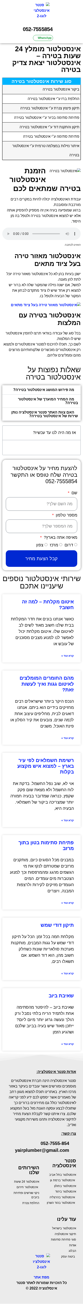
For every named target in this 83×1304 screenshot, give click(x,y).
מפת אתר (41, 1277)
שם (73, 493)
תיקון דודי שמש (57, 925)
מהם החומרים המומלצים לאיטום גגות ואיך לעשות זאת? (47, 683)
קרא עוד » (67, 655)
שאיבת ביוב (61, 995)
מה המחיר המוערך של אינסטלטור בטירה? (48, 401)
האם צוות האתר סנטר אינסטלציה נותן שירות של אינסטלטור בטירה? (44, 414)
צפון (39, 545)
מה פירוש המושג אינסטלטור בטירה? (43, 390)
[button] (77, 11)
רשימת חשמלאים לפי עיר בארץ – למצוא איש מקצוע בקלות (45, 766)
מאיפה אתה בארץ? (60, 537)
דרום (69, 545)
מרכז (54, 545)
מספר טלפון (66, 515)
